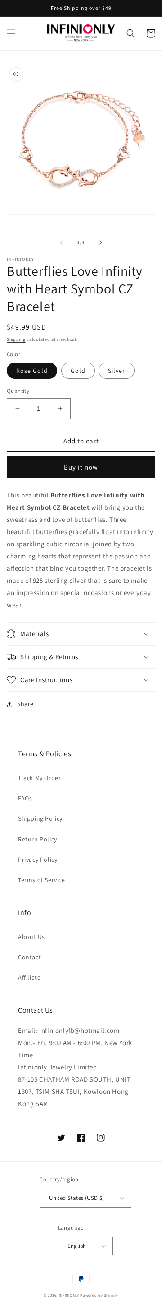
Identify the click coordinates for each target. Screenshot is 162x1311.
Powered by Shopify (99, 1294)
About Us (31, 937)
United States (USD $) (76, 1198)
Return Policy (37, 839)
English (77, 1246)
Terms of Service (41, 880)
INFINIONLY (69, 1294)
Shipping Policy (40, 818)
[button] (11, 33)
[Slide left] (61, 242)
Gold (78, 371)
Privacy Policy (37, 859)
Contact (29, 957)
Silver (116, 371)
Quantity (18, 391)
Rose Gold (32, 371)
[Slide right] (101, 242)
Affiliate (29, 977)
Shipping (16, 339)
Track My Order (39, 778)
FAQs (25, 798)
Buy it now (81, 467)
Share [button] (25, 704)
